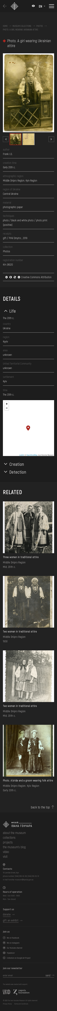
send (48, 975)
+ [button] (7, 404)
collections (9, 837)
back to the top (40, 807)
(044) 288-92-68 (21, 876)
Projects (8, 842)
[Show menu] (51, 6)
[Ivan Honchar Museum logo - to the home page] (15, 6)
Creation (16, 464)
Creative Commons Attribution (35, 277)
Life (12, 310)
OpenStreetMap (32, 455)
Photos (39, 26)
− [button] (7, 408)
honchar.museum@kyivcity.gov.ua (20, 879)
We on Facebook (13, 938)
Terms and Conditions (21, 1004)
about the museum (14, 833)
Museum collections (22, 26)
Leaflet (21, 455)
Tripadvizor (11, 953)
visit (5, 856)
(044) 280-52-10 (33, 876)
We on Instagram (13, 943)
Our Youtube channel (14, 948)
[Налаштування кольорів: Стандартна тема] (33, 6)
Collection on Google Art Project (18, 958)
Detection (17, 471)
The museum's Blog (14, 847)
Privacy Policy (7, 1004)
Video (6, 852)
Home (5, 26)
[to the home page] (28, 824)
